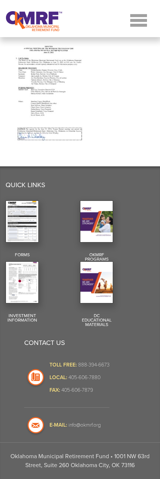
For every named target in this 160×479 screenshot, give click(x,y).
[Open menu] (138, 19)
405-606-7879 (77, 389)
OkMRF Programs (97, 256)
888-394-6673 (93, 364)
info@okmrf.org (84, 424)
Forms (22, 254)
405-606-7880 (84, 377)
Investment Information (22, 317)
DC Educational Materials (97, 320)
